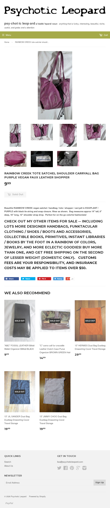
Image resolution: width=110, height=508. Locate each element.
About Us (8, 465)
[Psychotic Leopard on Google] (78, 468)
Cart (105, 34)
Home (6, 42)
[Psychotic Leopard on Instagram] (84, 468)
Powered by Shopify (37, 496)
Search (7, 461)
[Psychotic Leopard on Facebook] (65, 468)
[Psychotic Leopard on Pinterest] (72, 468)
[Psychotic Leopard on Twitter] (59, 468)
